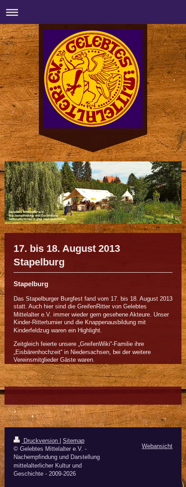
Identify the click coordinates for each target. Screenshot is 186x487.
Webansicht (157, 446)
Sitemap (73, 440)
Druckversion (41, 440)
